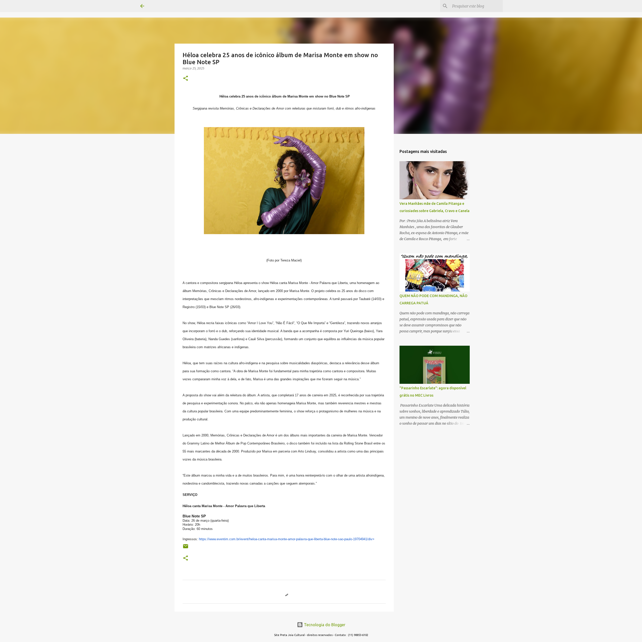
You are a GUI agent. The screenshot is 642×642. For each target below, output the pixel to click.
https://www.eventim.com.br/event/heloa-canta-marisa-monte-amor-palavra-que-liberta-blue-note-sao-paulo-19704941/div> (286, 539)
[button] (186, 78)
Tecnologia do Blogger (324, 624)
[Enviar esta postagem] (186, 548)
